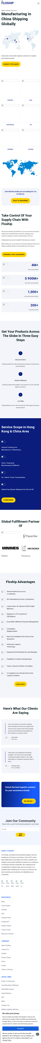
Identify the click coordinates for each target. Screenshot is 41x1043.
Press (3, 961)
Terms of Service (7, 969)
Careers (3, 953)
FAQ (2, 914)
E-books (4, 910)
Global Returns (6, 993)
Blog (2, 902)
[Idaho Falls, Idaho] (8, 164)
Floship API (5, 922)
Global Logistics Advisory (9, 1009)
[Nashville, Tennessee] (11, 166)
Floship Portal (6, 918)
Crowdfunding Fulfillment (10, 985)
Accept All (20, 1028)
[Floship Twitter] (17, 884)
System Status (6, 926)
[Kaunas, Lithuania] (21, 164)
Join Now (20, 834)
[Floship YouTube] (21, 884)
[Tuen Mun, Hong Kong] (30, 167)
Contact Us (5, 949)
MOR (3, 1001)
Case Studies (5, 906)
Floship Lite (5, 1005)
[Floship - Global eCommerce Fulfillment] (9, 3)
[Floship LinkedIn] (12, 884)
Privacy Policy (6, 957)
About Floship (6, 945)
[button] (38, 3)
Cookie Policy (6, 1040)
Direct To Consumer (8, 981)
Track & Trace (6, 930)
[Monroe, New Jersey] (12, 165)
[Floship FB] (2, 884)
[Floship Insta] (7, 884)
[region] (20, 1026)
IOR (2, 997)
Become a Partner (7, 934)
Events (3, 965)
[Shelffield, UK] (19, 163)
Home (3, 10)
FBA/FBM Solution (7, 989)
